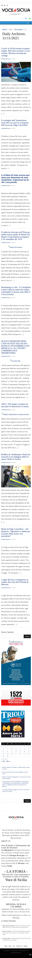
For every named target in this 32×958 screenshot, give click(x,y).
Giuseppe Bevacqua (5, 58)
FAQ (14, 946)
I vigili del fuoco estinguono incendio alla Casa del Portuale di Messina (15, 582)
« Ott (3, 761)
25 (16, 753)
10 (11, 748)
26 (20, 753)
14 (28, 748)
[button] (2, 5)
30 (7, 756)
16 (7, 751)
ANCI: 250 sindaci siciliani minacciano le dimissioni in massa (15, 405)
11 (16, 748)
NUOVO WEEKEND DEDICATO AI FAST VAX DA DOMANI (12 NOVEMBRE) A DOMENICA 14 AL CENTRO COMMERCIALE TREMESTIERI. (15, 347)
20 (24, 751)
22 (3, 753)
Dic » (8, 761)
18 (16, 751)
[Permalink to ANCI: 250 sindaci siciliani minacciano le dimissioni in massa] (16, 415)
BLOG (10, 946)
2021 (11, 29)
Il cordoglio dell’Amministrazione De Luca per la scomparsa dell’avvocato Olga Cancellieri (15, 122)
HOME (6, 946)
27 (24, 753)
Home (4, 29)
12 (20, 748)
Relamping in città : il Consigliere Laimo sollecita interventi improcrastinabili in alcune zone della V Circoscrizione (16, 291)
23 (7, 753)
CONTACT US (19, 946)
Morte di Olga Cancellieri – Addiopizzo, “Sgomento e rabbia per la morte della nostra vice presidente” (15, 532)
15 (3, 751)
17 (11, 751)
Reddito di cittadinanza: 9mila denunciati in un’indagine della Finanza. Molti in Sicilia (16, 456)
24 (11, 753)
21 (28, 751)
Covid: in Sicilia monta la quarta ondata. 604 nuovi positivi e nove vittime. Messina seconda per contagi (15, 52)
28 (28, 753)
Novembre (19, 29)
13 (24, 748)
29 (3, 756)
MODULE (25, 946)
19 (20, 751)
